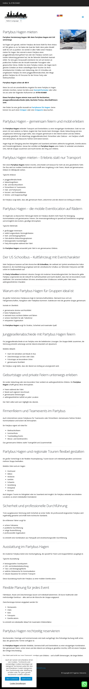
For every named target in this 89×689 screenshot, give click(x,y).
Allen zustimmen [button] (12, 679)
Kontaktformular (41, 90)
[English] (58, 16)
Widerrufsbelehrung (38, 668)
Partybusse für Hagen (41, 107)
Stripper (23, 110)
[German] (61, 16)
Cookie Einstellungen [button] (18, 683)
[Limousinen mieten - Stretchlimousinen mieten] (16, 15)
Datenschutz (26, 679)
